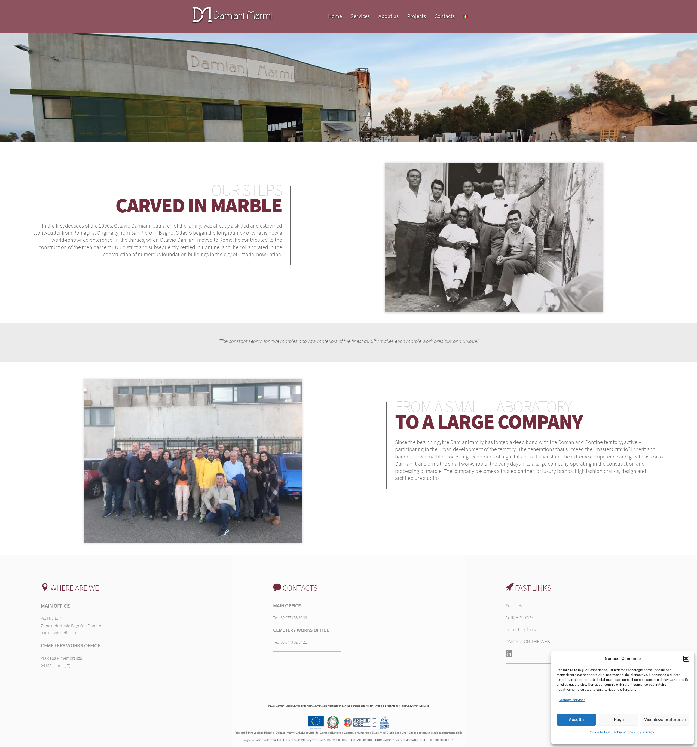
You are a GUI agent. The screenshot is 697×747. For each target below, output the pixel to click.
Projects (416, 16)
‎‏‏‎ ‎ (477, 11)
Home (335, 16)
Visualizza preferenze (665, 719)
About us (388, 16)
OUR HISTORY (519, 617)
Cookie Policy (599, 732)
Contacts (445, 16)
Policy (404, 706)
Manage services (572, 700)
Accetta (576, 719)
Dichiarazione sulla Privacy (633, 732)
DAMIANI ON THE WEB (528, 641)
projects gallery (521, 629)
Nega (619, 719)
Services (360, 16)
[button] (686, 658)
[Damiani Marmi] (232, 22)
